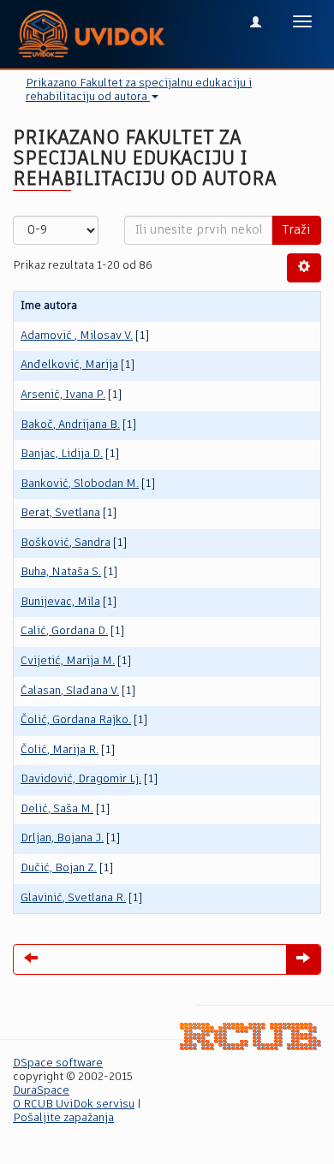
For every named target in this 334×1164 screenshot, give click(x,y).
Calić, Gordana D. (64, 631)
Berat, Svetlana (60, 513)
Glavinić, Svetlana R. (73, 898)
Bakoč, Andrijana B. (70, 425)
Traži (296, 230)
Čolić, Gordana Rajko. (76, 720)
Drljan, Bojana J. (62, 838)
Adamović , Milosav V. (77, 335)
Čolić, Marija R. (59, 750)
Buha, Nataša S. (61, 572)
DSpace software (58, 1063)
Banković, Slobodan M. (80, 484)
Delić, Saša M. (57, 809)
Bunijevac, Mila (60, 602)
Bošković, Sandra (65, 543)
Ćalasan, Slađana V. (70, 691)
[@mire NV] (250, 1036)
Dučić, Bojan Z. (59, 868)
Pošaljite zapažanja (63, 1118)
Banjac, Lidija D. (62, 454)
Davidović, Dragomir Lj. (81, 779)
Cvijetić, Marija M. (68, 661)
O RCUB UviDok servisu (73, 1104)
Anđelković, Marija (69, 365)
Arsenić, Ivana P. (63, 395)
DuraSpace (41, 1090)
